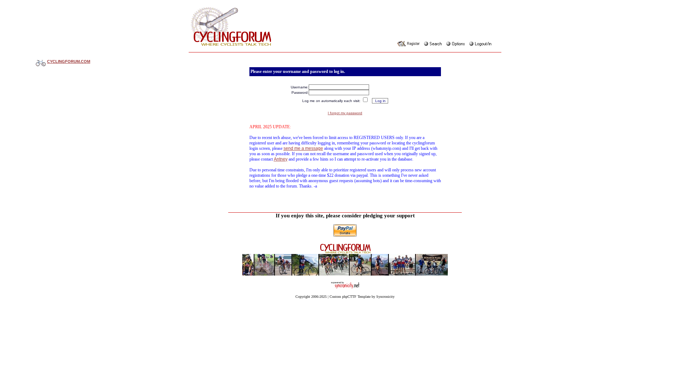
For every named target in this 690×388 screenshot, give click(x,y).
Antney (281, 159)
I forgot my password (345, 113)
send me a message (303, 148)
